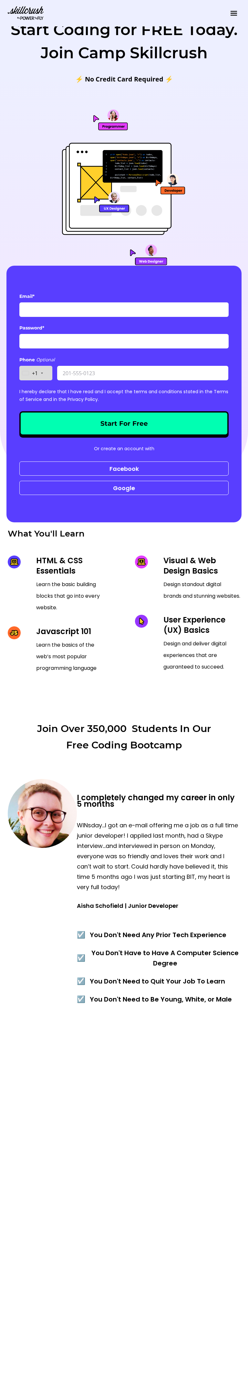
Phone (27, 360)
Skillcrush (26, 12)
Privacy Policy (82, 399)
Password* (31, 328)
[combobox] (36, 373)
